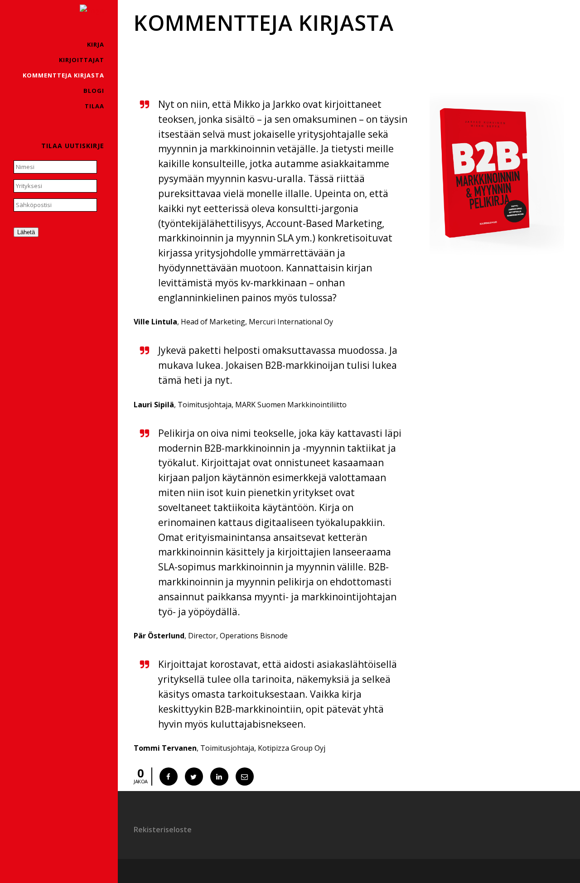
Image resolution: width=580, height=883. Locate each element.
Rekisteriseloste (163, 830)
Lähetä (26, 232)
